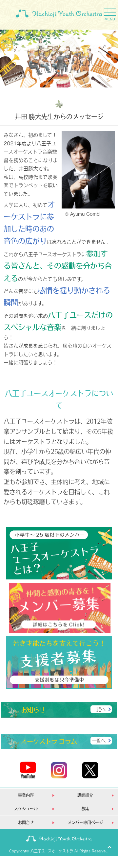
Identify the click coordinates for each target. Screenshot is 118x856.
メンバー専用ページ (85, 822)
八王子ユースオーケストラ (51, 851)
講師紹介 (85, 795)
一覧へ (99, 709)
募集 (85, 808)
